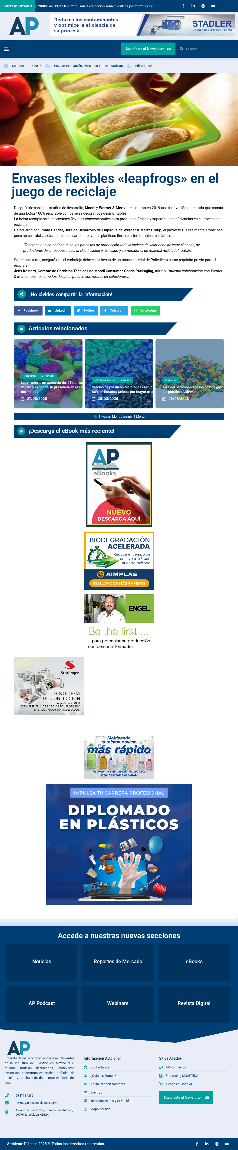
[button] (6, 49)
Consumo (30, 376)
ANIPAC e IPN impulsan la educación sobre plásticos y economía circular (98, 6)
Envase (59, 66)
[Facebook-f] (183, 6)
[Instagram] (203, 6)
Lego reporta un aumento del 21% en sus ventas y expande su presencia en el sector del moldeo (55, 387)
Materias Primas (105, 380)
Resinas (126, 380)
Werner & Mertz (133, 416)
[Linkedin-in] (193, 6)
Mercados (90, 66)
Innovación (74, 66)
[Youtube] (213, 6)
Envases (105, 416)
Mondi (116, 416)
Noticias (117, 66)
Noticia (104, 66)
